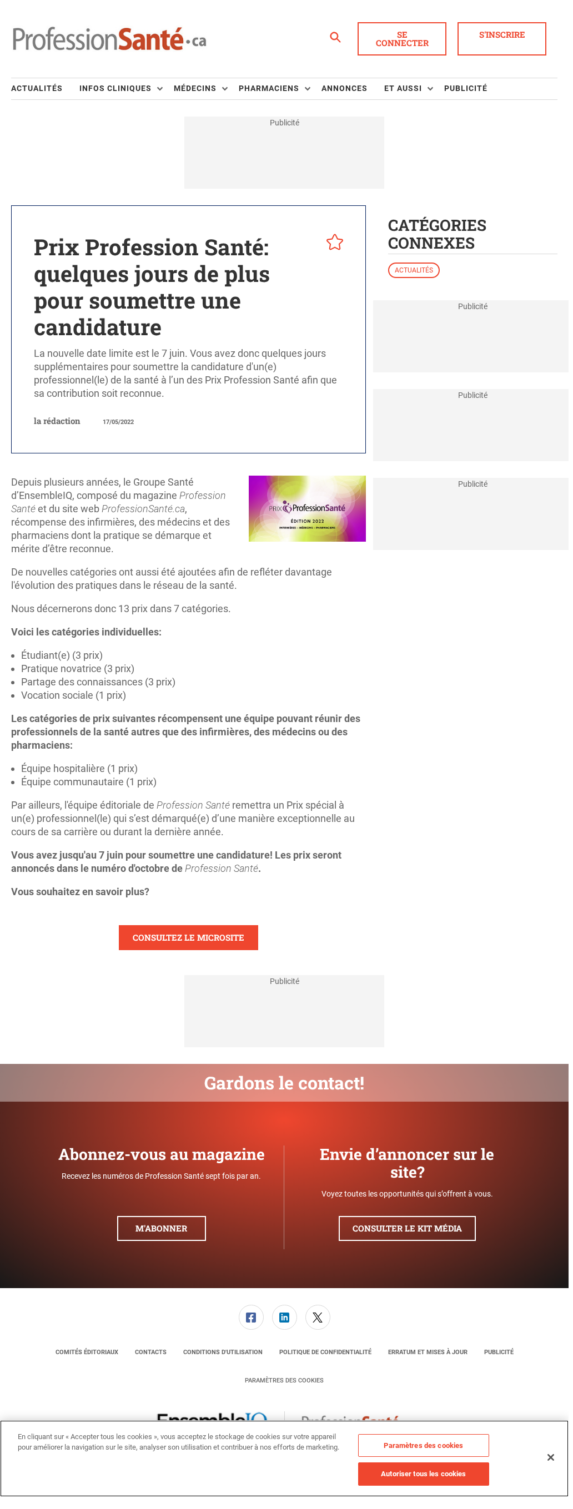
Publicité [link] (465, 88)
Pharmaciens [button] (269, 88)
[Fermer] (551, 1457)
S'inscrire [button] (502, 34)
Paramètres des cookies (284, 1380)
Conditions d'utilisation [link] (223, 1352)
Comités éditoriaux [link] (87, 1352)
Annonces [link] (344, 88)
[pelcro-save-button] (332, 244)
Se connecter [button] (402, 38)
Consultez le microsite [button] (188, 937)
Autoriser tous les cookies (423, 1474)
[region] (284, 1458)
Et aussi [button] (403, 88)
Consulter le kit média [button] (407, 1228)
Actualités (414, 270)
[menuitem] (45, 88)
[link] (251, 1317)
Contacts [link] (151, 1352)
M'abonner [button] (161, 1228)
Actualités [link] (37, 88)
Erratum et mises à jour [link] (428, 1352)
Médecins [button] (195, 88)
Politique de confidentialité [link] (325, 1352)
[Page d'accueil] (109, 38)
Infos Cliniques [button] (115, 88)
